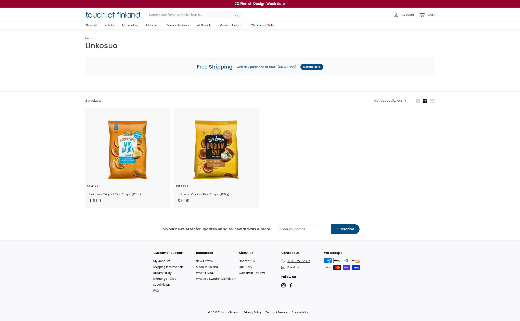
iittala (109, 25)
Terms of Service (276, 312)
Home (89, 38)
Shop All (91, 25)
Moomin (152, 25)
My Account (161, 261)
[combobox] (194, 15)
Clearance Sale (262, 25)
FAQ (156, 290)
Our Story (245, 267)
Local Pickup (162, 285)
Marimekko (130, 25)
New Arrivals (204, 261)
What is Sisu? (205, 273)
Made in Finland (231, 25)
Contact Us (247, 261)
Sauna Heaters (177, 25)
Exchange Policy (164, 279)
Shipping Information (168, 267)
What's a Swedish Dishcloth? (216, 279)
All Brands (204, 25)
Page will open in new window (283, 285)
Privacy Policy (252, 312)
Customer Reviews (252, 273)
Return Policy (162, 273)
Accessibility (300, 312)
